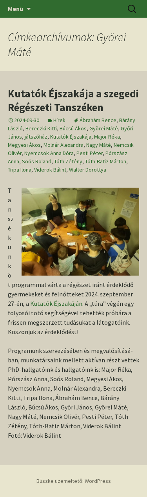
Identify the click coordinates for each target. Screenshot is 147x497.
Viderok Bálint (50, 169)
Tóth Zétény (68, 161)
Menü (15, 9)
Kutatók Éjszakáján (56, 303)
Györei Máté (103, 128)
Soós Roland (36, 161)
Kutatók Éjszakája (70, 136)
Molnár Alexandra (63, 144)
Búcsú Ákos (73, 128)
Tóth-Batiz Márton (105, 161)
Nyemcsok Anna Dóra (49, 153)
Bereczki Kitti (41, 128)
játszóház (36, 136)
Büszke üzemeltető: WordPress (73, 480)
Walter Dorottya (87, 169)
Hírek (59, 120)
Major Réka (107, 136)
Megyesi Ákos (24, 144)
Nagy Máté (98, 144)
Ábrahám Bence (98, 120)
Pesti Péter (89, 153)
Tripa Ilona (19, 169)
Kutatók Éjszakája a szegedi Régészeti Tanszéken (73, 100)
